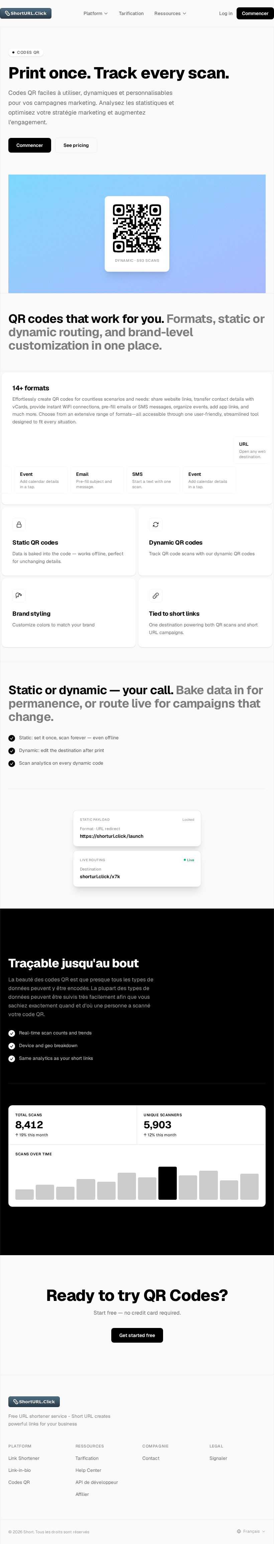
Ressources (167, 13)
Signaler (218, 1458)
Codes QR (19, 1482)
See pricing (76, 145)
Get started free (137, 1335)
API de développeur (97, 1482)
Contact (150, 1458)
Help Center (88, 1470)
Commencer (255, 13)
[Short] (25, 13)
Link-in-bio (19, 1470)
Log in (226, 13)
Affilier (82, 1494)
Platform (93, 13)
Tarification (131, 13)
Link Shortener (23, 1458)
